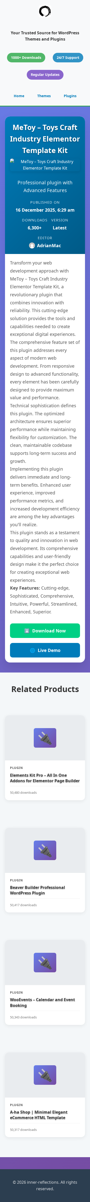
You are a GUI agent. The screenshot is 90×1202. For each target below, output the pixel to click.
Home (19, 95)
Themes (44, 95)
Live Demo (45, 650)
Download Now (45, 631)
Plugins (70, 95)
